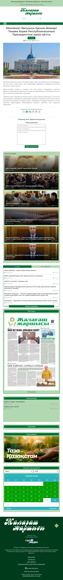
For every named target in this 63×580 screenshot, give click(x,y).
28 (39, 500)
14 (39, 492)
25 (16, 500)
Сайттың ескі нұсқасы (31, 571)
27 (31, 500)
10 (8, 492)
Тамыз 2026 (31, 476)
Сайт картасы (31, 562)
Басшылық (31, 557)
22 (47, 496)
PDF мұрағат (31, 392)
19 (23, 496)
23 (55, 496)
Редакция (31, 559)
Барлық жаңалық (31, 306)
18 (16, 496)
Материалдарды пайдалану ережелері (31, 564)
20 (31, 496)
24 (8, 500)
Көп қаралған (45, 266)
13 (31, 492)
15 (47, 492)
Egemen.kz (40, 84)
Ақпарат (31, 38)
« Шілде (8, 508)
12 (23, 492)
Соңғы (17, 266)
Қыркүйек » (53, 508)
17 (8, 496)
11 (15, 492)
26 (24, 500)
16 (55, 492)
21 (39, 496)
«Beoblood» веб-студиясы (31, 576)
